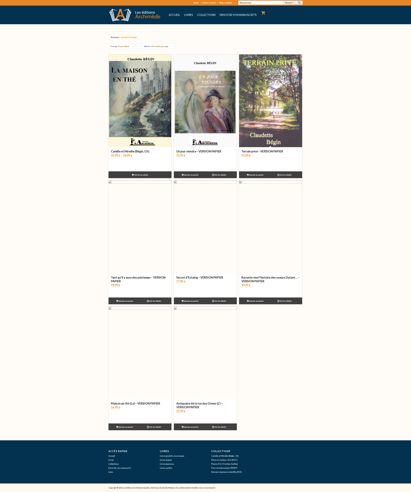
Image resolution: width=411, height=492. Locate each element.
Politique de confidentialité (179, 488)
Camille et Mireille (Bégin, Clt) (225, 456)
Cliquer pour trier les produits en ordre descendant (139, 47)
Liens (196, 2)
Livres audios (166, 468)
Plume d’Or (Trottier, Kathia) (224, 464)
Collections (113, 464)
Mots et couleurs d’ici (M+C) (224, 460)
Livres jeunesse (167, 464)
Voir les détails (220, 175)
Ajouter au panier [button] (191, 175)
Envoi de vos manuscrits (119, 468)
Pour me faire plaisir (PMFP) (224, 468)
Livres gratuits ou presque (172, 456)
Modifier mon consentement (203, 488)
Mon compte (225, 2)
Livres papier (166, 460)
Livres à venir (209, 2)
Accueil (111, 456)
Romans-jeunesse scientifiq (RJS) (226, 472)
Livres (111, 460)
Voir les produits (141, 175)
